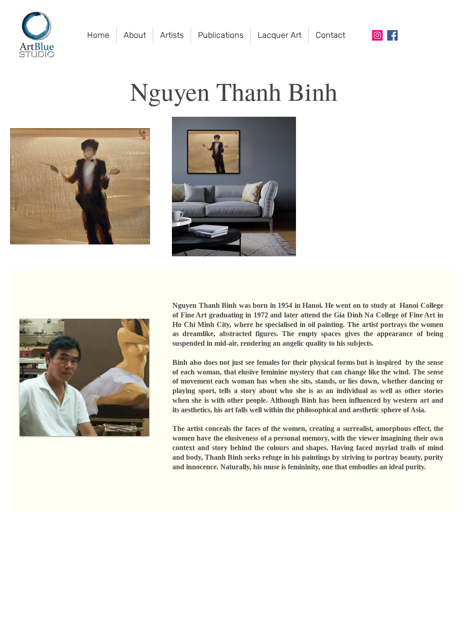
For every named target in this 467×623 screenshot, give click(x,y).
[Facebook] (392, 35)
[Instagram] (377, 35)
